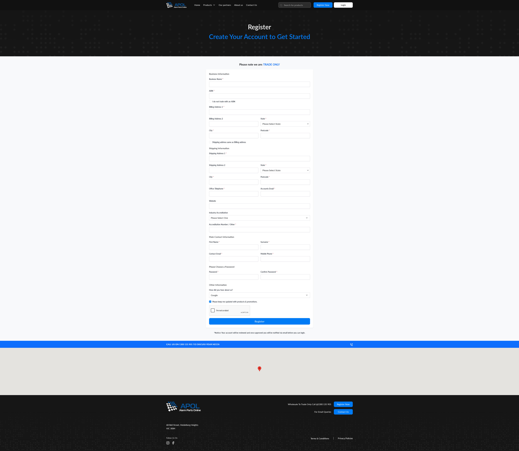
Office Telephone (216, 188)
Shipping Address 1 (218, 153)
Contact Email (215, 254)
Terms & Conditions (320, 438)
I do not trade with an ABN (223, 101)
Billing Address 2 (216, 119)
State (263, 119)
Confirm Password (269, 272)
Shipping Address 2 (217, 165)
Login (343, 5)
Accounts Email (268, 188)
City (211, 130)
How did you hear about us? (221, 290)
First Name (214, 242)
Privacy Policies (345, 438)
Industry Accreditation (218, 213)
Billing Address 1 (216, 107)
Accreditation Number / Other (222, 224)
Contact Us (343, 411)
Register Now (323, 5)
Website (212, 201)
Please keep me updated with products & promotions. (234, 302)
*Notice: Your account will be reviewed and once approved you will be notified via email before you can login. (259, 333)
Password (213, 272)
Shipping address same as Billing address (229, 142)
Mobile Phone (267, 254)
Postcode (265, 130)
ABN (211, 91)
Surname (265, 242)
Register (259, 321)
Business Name (216, 79)
